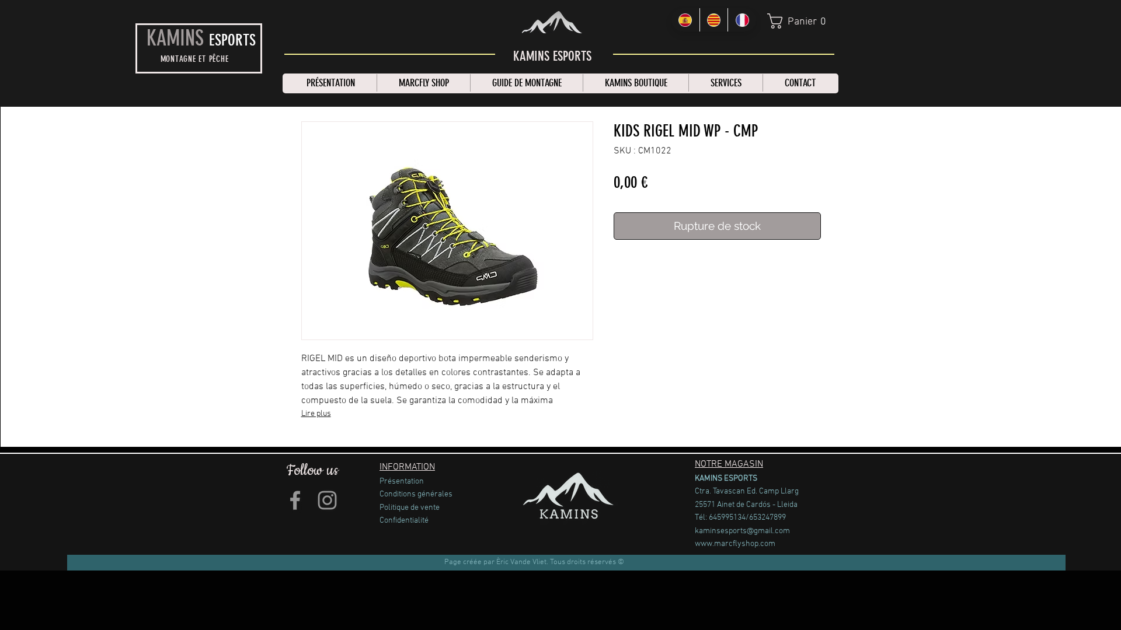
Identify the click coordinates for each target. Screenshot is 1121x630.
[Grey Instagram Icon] (327, 500)
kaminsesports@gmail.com (742, 531)
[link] (801, 21)
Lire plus (316, 414)
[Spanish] (685, 20)
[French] (741, 20)
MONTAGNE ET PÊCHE (195, 59)
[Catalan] (713, 20)
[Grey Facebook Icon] (295, 500)
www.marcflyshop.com (735, 544)
